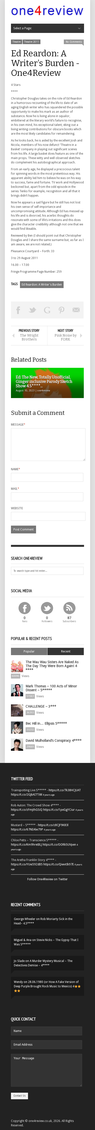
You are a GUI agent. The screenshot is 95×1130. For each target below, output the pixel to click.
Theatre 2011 (31, 41)
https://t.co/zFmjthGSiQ (26, 809)
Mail (15, 488)
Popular (29, 651)
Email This (76, 310)
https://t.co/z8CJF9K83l (53, 825)
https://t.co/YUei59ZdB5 (27, 864)
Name (15, 469)
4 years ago (49, 794)
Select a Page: (22, 28)
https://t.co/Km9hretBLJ (26, 844)
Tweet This (33, 310)
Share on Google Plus (47, 310)
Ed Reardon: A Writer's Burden (42, 284)
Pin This (62, 310)
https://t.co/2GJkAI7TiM (26, 794)
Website (17, 508)
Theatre (16, 41)
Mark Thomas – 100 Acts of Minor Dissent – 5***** (51, 688)
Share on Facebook (18, 310)
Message (18, 424)
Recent (65, 651)
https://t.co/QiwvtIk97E (58, 864)
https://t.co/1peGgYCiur (59, 809)
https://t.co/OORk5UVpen (59, 844)
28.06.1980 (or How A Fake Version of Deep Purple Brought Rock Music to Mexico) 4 (46, 984)
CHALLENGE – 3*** (41, 706)
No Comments (74, 41)
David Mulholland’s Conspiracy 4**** (54, 740)
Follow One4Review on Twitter (47, 879)
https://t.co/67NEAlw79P (27, 829)
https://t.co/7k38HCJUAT (65, 790)
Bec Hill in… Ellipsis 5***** (46, 723)
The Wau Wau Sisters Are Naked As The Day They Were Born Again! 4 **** (52, 666)
